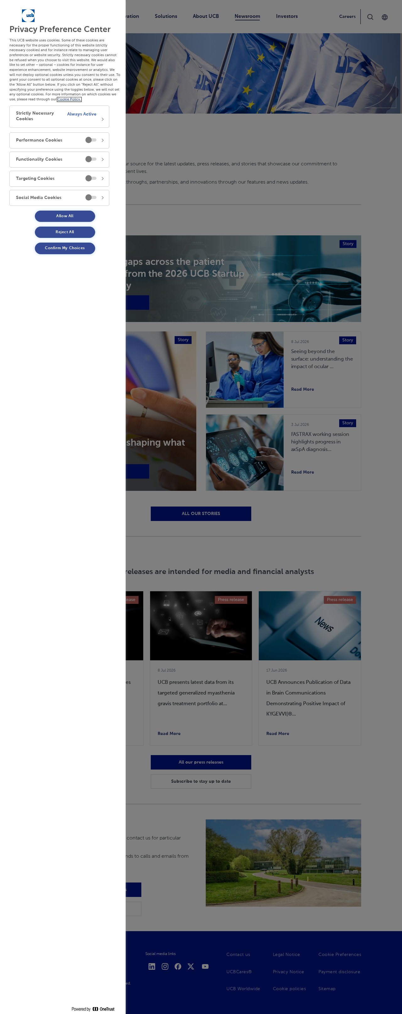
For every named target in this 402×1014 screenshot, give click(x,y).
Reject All (65, 232)
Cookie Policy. (69, 99)
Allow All (64, 216)
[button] (59, 116)
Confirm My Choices (65, 248)
